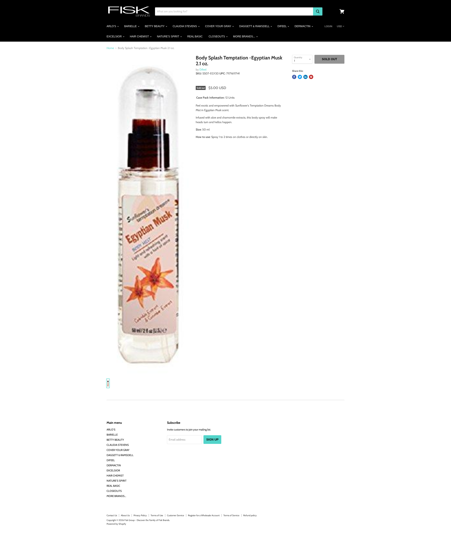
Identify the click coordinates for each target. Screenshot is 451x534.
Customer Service (175, 515)
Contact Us (112, 515)
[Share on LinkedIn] (305, 77)
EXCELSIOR (114, 36)
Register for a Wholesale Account (204, 515)
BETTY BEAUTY (155, 26)
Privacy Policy (140, 515)
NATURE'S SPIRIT (168, 36)
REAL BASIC (195, 36)
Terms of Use (157, 515)
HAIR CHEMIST (140, 36)
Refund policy (250, 515)
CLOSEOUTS (217, 36)
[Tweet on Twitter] (300, 77)
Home (110, 48)
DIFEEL (282, 26)
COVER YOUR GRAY (218, 26)
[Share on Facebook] (294, 77)
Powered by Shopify (116, 523)
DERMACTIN (303, 26)
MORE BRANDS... (244, 36)
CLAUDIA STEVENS (185, 26)
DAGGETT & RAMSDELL (254, 26)
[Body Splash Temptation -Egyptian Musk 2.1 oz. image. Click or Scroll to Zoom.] (148, 215)
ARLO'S (112, 26)
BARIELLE (130, 26)
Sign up (212, 439)
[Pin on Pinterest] (311, 77)
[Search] (317, 11)
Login (328, 26)
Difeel (202, 69)
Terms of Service (231, 515)
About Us (125, 515)
